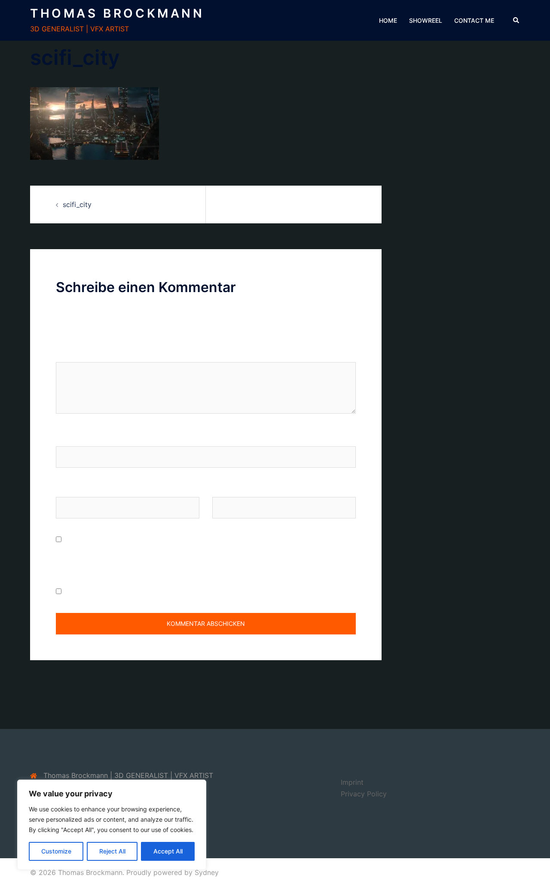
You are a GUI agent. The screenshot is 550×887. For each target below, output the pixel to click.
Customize (56, 851)
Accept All (168, 851)
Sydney (207, 872)
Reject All (112, 851)
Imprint (352, 782)
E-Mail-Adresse (81, 489)
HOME (388, 20)
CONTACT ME (474, 20)
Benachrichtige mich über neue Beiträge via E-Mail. (146, 591)
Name (65, 438)
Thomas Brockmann (117, 13)
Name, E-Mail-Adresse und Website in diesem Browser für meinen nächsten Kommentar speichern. (197, 557)
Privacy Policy (364, 793)
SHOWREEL (425, 20)
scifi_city (77, 204)
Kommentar (77, 354)
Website (225, 489)
